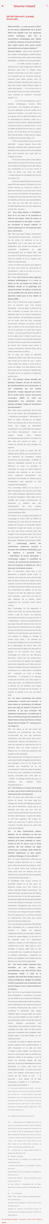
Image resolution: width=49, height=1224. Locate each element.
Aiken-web (31, 1219)
